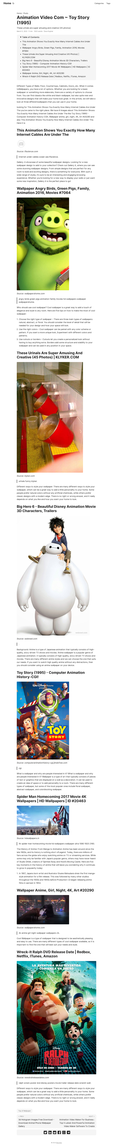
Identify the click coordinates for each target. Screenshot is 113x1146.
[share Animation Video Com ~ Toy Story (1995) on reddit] (54, 1133)
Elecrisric (59, 1142)
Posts (26, 13)
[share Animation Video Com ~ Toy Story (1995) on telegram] (68, 1133)
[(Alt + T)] (13, 3)
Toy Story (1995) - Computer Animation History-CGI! (47, 63)
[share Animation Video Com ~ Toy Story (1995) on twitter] (45, 1133)
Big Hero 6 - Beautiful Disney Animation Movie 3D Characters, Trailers (54, 60)
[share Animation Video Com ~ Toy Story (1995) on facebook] (59, 1133)
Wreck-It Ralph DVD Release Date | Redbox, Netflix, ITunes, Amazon (54, 76)
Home (7, 3)
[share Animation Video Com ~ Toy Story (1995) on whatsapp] (64, 1133)
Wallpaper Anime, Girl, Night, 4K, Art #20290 (43, 73)
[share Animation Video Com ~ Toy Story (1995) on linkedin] (50, 1133)
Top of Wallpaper (24, 1111)
